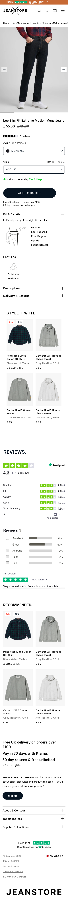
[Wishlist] (47, 10)
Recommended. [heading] (17, 605)
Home (6, 23)
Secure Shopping (11, 866)
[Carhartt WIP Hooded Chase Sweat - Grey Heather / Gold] (48, 335)
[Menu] (62, 10)
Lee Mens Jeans (21, 23)
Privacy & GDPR (11, 861)
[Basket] (55, 10)
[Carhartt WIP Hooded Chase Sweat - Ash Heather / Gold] (48, 389)
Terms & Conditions (13, 872)
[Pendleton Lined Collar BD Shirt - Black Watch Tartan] (19, 335)
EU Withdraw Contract (14, 877)
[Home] (15, 10)
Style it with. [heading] (21, 314)
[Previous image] (4, 69)
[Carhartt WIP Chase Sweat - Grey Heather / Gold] (19, 389)
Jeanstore (10, 856)
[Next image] (64, 69)
